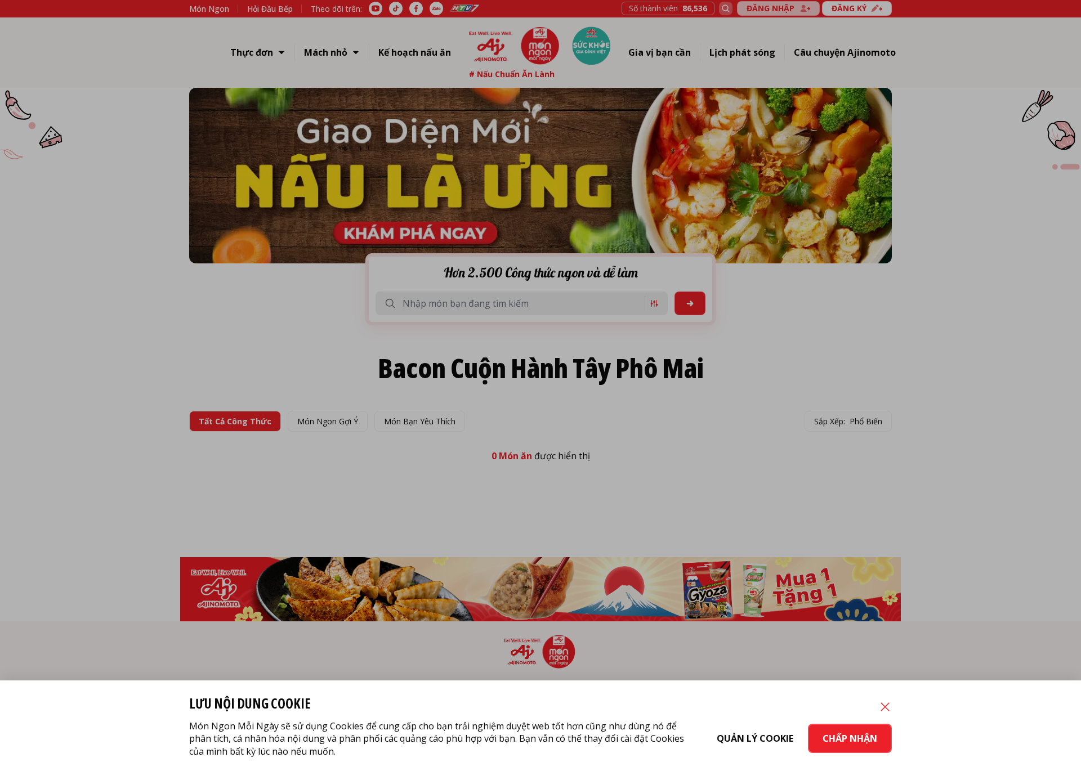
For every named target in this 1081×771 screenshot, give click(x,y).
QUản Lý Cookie (755, 738)
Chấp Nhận (850, 738)
